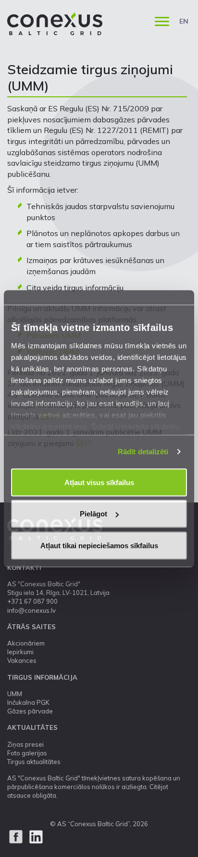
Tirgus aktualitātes (34, 761)
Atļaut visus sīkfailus (99, 482)
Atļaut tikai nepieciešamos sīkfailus (99, 545)
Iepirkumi (20, 652)
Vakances (22, 660)
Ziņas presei (25, 744)
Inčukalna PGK (28, 702)
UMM (14, 694)
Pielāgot (93, 514)
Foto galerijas (27, 753)
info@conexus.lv (31, 610)
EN (183, 21)
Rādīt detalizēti (143, 452)
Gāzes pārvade (30, 711)
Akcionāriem (26, 643)
